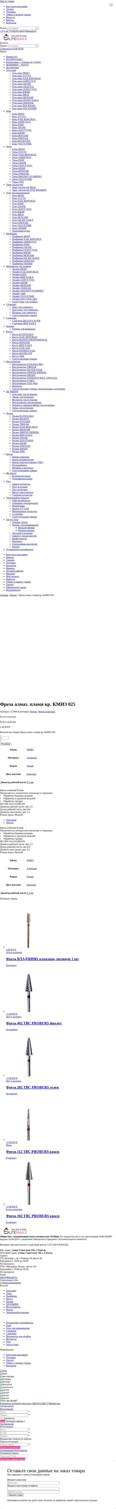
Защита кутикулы (21, 484)
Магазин (10, 573)
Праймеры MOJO (21, 236)
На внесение (12, 67)
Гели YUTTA (19, 198)
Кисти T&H (18, 356)
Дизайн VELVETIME (23, 296)
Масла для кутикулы (22, 492)
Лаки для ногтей (14, 184)
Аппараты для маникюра (25, 503)
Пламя (30, 766)
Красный (31, 774)
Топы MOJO (18, 149)
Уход (8, 481)
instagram (16, 1283)
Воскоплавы (18, 506)
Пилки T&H (18, 451)
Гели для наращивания (17, 192)
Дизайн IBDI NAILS (22, 277)
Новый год (11, 56)
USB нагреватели (21, 500)
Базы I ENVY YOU (22, 130)
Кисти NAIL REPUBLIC (24, 337)
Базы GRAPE (19, 127)
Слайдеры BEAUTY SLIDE (26, 320)
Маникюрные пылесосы (24, 511)
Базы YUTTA (19, 116)
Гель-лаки (11, 70)
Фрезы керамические (23, 459)
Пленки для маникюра (23, 329)
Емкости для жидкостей (24, 536)
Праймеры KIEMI (21, 252)
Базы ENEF (18, 124)
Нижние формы (26, 530)
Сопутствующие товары (24, 315)
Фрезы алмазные (20, 457)
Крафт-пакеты (19, 538)
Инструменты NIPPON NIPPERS (29, 372)
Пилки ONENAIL (21, 446)
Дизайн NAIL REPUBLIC (25, 271)
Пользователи (13, 590)
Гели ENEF (18, 203)
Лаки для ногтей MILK (24, 187)
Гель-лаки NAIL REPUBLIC (26, 78)
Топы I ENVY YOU (22, 165)
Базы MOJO (18, 114)
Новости (10, 17)
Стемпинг (11, 304)
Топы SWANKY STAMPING (27, 176)
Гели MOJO (18, 195)
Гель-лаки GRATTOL (23, 86)
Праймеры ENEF (21, 244)
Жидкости (11, 473)
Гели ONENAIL (20, 222)
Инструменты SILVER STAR (27, 369)
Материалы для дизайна (18, 266)
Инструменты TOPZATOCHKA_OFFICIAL (34, 378)
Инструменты (13, 361)
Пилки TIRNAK (20, 424)
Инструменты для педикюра (26, 402)
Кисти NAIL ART (21, 348)
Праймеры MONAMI (23, 255)
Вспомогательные (21, 476)
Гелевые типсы (20, 522)
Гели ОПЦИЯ (19, 228)
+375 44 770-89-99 (9, 31)
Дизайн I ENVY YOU (23, 280)
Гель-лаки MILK (20, 94)
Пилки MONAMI (21, 429)
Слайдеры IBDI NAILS (24, 323)
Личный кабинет (15, 571)
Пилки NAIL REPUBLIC (25, 427)
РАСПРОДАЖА (14, 59)
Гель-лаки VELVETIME (24, 108)
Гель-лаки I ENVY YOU (24, 89)
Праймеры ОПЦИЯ (22, 263)
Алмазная (32, 757)
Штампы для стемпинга (24, 312)
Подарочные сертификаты (19, 549)
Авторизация (7, 1424)
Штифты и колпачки (22, 467)
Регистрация (6, 1409)
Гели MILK (18, 214)
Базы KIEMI (18, 133)
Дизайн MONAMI (21, 285)
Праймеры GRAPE (22, 247)
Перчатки (17, 541)
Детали (9, 822)
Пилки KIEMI (19, 443)
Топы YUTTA (19, 152)
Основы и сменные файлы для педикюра (33, 405)
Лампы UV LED (20, 508)
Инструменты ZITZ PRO (25, 383)
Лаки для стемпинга (22, 307)
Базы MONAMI (20, 135)
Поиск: (4, 28)
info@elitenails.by (28, 31)
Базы (8, 111)
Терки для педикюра (22, 408)
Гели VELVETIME (21, 225)
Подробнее (11, 1029)
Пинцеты (17, 386)
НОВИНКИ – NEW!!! (17, 65)
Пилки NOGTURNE (22, 440)
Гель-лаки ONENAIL (23, 103)
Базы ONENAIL (20, 138)
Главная (10, 560)
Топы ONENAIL (20, 173)
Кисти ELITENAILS (22, 334)
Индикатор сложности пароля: (16, 1439)
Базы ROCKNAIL (21, 141)
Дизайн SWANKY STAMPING (28, 291)
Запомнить (9, 1418)
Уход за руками (20, 487)
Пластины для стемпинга (25, 310)
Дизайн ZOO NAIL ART (24, 299)
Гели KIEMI (18, 212)
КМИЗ (30, 749)
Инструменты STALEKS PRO (27, 364)
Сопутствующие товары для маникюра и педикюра (38, 389)
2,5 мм (30, 782)
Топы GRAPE (19, 163)
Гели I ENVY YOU (22, 209)
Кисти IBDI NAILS (22, 345)
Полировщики (19, 465)
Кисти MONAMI (21, 342)
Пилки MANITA (20, 418)
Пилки (9, 413)
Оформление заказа (16, 587)
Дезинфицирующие (22, 478)
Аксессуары (12, 519)
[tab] (61, 820)
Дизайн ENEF (19, 274)
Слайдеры (11, 318)
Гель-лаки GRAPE (21, 84)
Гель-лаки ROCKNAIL (24, 105)
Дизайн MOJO (19, 269)
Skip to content (7, 1)
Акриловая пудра (21, 231)
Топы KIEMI (18, 168)
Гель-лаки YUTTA (21, 75)
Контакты (11, 22)
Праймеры (11, 233)
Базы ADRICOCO (21, 122)
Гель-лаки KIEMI (21, 92)
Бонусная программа (16, 6)
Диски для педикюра (23, 397)
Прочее (16, 546)
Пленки (10, 326)
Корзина (10, 568)
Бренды (10, 20)
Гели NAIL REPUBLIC (24, 201)
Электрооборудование (17, 497)
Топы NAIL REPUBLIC (24, 154)
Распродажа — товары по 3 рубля (23, 62)
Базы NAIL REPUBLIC (24, 119)
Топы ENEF (18, 160)
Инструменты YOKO (23, 380)
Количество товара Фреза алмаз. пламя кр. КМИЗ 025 (27, 732)
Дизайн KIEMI (19, 282)
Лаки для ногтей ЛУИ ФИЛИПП (29, 190)
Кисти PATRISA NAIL (23, 350)
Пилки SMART (20, 448)
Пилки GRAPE (20, 438)
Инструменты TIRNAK (24, 367)
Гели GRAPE (19, 206)
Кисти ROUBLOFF (22, 353)
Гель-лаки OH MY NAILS (25, 100)
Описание (11, 820)
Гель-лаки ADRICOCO (24, 81)
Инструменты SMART (23, 375)
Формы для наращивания (25, 525)
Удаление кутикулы (22, 495)
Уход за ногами (20, 489)
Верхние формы (26, 527)
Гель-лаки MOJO (20, 73)
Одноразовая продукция (24, 544)
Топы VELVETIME (22, 179)
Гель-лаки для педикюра (24, 394)
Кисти (9, 331)
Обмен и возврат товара (18, 14)
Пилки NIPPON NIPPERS (25, 432)
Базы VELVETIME (22, 143)
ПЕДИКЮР (12, 391)
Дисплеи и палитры (22, 533)
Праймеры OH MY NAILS (25, 258)
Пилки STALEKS (21, 421)
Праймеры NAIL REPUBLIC (27, 239)
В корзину (5, 744)
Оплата (10, 9)
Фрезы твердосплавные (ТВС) (27, 462)
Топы (9, 146)
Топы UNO (18, 182)
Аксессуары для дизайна (24, 301)
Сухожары (17, 514)
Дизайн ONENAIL (21, 288)
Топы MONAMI (20, 171)
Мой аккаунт (12, 576)
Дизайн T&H (19, 293)
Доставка (11, 12)
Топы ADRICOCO (21, 157)
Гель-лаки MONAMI (22, 97)
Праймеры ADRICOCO (24, 242)
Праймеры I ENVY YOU (25, 250)
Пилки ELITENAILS (23, 416)
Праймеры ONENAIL (23, 261)
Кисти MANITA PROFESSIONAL (29, 340)
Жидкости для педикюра (24, 399)
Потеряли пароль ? (15, 1421)
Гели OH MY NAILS (22, 220)
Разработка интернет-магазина (23, 1403)
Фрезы (9, 454)
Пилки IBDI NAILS (22, 435)
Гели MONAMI (20, 217)
